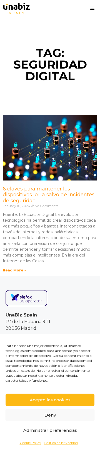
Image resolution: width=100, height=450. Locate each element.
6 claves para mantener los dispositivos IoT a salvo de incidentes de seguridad (48, 195)
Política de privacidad (61, 443)
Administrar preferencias (50, 430)
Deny (50, 415)
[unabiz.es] (16, 8)
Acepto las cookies (50, 399)
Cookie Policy (30, 443)
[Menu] (92, 8)
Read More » (14, 270)
